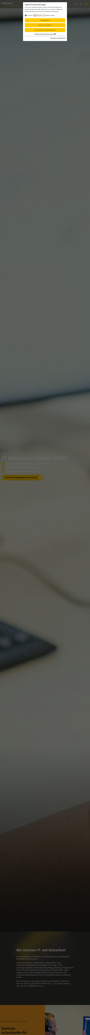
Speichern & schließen (45, 25)
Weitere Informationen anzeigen (44, 34)
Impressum (53, 38)
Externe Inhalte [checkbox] (50, 15)
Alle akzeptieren (45, 20)
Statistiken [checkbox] (39, 15)
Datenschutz (61, 38)
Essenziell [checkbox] (30, 15)
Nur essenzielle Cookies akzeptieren (45, 30)
